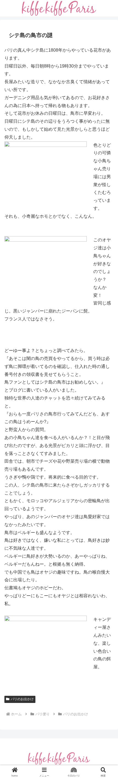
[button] (106, 692)
